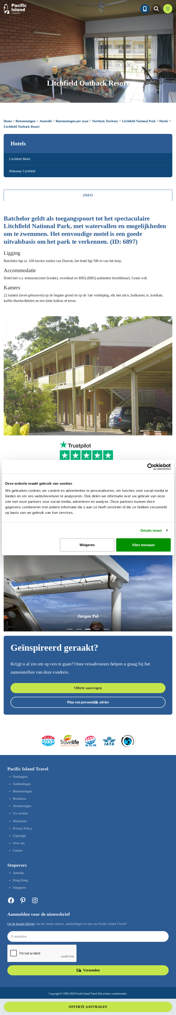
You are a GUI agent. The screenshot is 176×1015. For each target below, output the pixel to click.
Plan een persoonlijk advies (88, 702)
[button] (69, 629)
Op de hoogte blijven (21, 924)
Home (8, 121)
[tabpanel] (88, 259)
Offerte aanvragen (88, 688)
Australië (45, 121)
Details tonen (151, 530)
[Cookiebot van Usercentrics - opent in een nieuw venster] (151, 466)
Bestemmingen (26, 121)
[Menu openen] (167, 8)
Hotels (163, 121)
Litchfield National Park (139, 121)
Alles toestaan (143, 545)
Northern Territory (105, 121)
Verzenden (91, 970)
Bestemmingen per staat (72, 121)
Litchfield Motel (19, 159)
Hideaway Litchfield (22, 171)
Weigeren (87, 545)
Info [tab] (88, 195)
